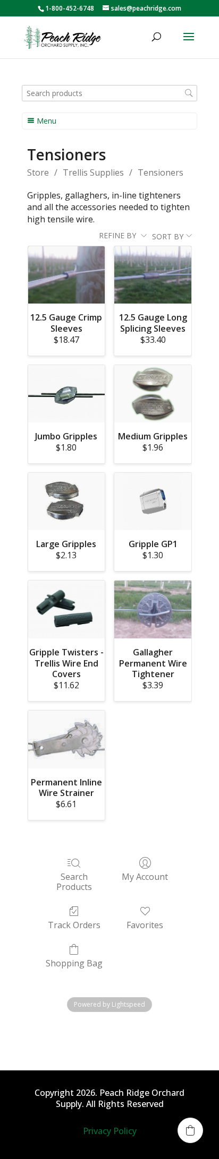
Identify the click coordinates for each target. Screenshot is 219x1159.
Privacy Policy (110, 1131)
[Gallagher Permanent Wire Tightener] (152, 609)
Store (38, 172)
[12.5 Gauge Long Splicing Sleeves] (152, 275)
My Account (145, 876)
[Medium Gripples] (152, 393)
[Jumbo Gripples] (66, 393)
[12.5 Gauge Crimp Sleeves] (66, 275)
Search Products (74, 881)
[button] (190, 1130)
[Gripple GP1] (152, 501)
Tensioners (160, 172)
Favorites (145, 924)
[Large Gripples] (66, 501)
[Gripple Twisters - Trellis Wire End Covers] (66, 609)
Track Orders (74, 924)
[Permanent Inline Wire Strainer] (66, 739)
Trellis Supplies (93, 172)
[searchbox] (109, 93)
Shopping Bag (74, 962)
